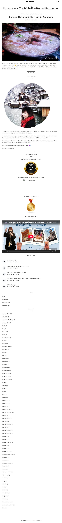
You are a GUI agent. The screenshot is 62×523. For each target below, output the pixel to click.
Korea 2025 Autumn (6, 463)
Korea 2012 (4, 403)
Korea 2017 (4, 436)
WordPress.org (5, 305)
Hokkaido (29, 14)
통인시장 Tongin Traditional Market (16, 272)
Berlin (3, 325)
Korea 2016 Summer (7, 433)
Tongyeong (5, 496)
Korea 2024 (4, 457)
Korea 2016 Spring (6, 430)
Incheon (4, 385)
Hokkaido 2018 (38, 14)
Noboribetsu (5, 475)
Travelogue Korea (6, 502)
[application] (31, 236)
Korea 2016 (4, 427)
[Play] (4, 251)
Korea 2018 (4, 445)
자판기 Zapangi (11, 285)
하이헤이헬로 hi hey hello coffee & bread (18, 266)
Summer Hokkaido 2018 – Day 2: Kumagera (31, 17)
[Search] (59, 1)
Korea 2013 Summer (7, 412)
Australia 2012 (5, 322)
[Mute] (55, 251)
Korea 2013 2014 (6, 409)
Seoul (3, 487)
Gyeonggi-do (5, 361)
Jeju (3, 391)
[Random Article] (56, 1)
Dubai (3, 340)
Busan (3, 334)
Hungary (4, 382)
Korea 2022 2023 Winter (7, 454)
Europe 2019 (5, 349)
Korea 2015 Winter (6, 424)
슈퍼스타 (28, 19)
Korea (3, 397)
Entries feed (5, 299)
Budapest (4, 331)
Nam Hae (4, 469)
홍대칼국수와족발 (11, 260)
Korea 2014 (4, 415)
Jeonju (3, 394)
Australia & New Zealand (8, 319)
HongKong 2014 (6, 376)
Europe (4, 343)
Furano (22, 14)
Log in (3, 296)
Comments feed (6, 302)
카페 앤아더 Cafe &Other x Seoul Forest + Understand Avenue (23, 278)
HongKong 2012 (6, 373)
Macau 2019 (5, 466)
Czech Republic (5, 337)
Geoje (3, 355)
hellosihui (30, 2)
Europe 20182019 (6, 346)
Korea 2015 (4, 421)
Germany (4, 358)
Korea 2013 (4, 406)
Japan (3, 388)
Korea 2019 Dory (6, 451)
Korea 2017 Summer (7, 442)
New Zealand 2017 (6, 472)
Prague (4, 481)
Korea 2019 (4, 448)
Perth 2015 (4, 478)
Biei (3, 328)
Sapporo (4, 484)
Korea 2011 (4, 400)
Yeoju (3, 508)
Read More (31, 72)
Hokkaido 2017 (5, 367)
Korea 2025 (4, 460)
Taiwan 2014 (5, 493)
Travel (3, 499)
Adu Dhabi (4, 316)
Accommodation (6, 313)
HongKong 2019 (6, 379)
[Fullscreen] (57, 251)
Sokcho (4, 490)
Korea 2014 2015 (6, 418)
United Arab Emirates (7, 505)
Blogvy (39, 520)
